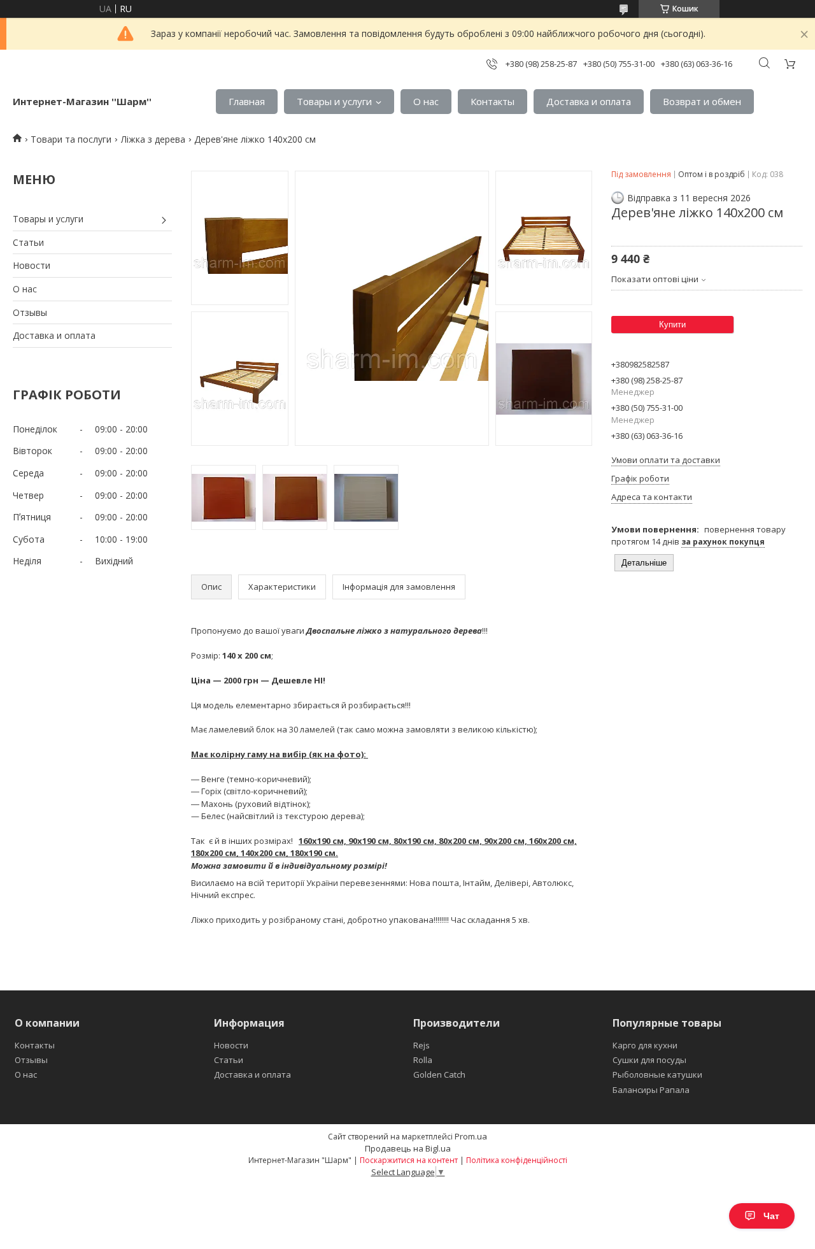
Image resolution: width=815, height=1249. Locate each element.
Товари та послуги (71, 139)
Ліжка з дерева (153, 139)
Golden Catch (439, 1074)
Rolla (422, 1060)
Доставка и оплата (588, 101)
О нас (426, 101)
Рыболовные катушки (657, 1074)
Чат (771, 1216)
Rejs (421, 1045)
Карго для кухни (645, 1045)
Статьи (28, 242)
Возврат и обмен (702, 101)
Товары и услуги (334, 101)
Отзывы (30, 312)
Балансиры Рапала (651, 1090)
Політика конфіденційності (516, 1160)
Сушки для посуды (649, 1060)
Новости (31, 265)
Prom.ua (471, 1136)
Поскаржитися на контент (409, 1160)
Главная (247, 101)
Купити (672, 324)
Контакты (492, 101)
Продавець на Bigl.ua (408, 1148)
